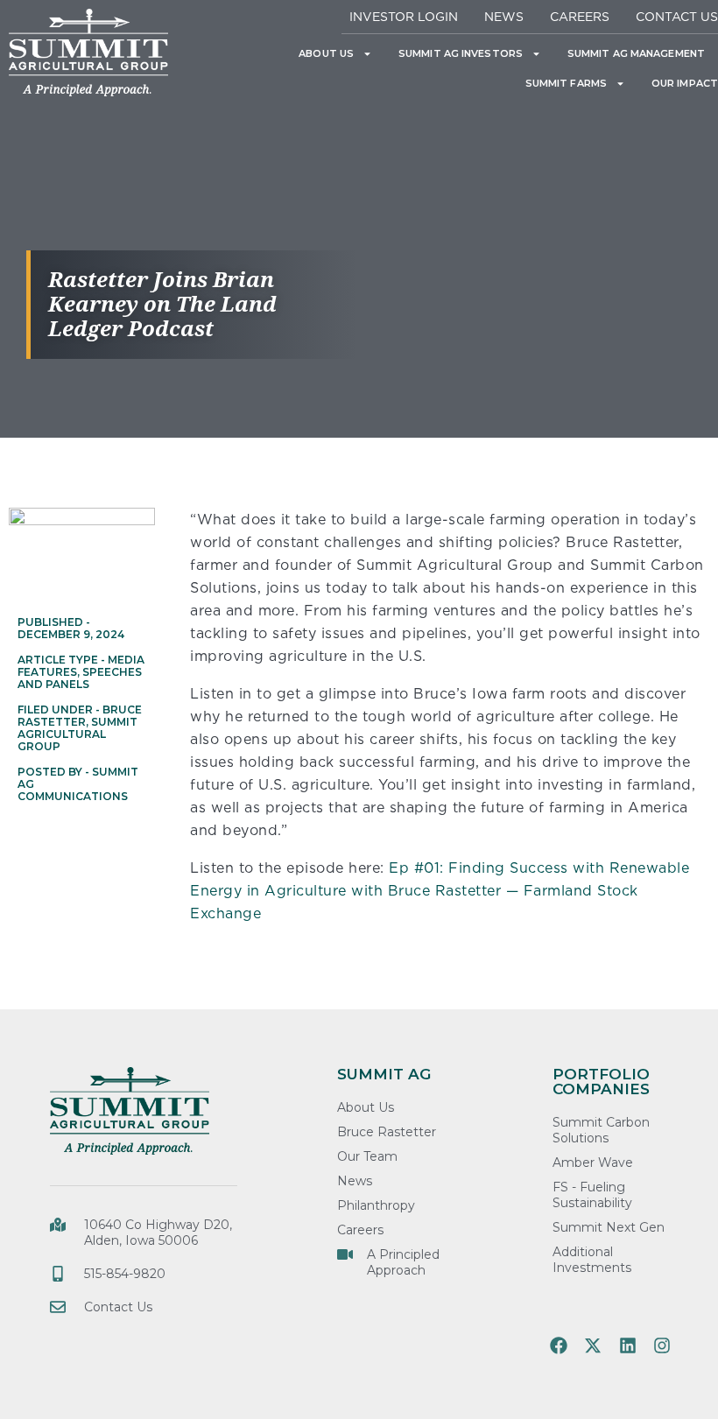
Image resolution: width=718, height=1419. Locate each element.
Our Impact (684, 83)
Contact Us (677, 16)
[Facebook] (558, 1345)
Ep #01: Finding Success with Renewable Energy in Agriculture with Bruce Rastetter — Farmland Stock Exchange (439, 890)
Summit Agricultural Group (77, 734)
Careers (579, 16)
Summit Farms (566, 83)
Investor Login (403, 16)
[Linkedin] (628, 1345)
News (504, 16)
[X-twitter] (593, 1345)
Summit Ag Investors (460, 53)
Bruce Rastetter (80, 715)
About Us (326, 53)
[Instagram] (662, 1345)
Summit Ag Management (636, 53)
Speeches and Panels (80, 678)
